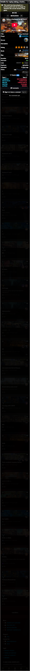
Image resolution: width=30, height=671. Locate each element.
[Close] (28, 2)
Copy (26, 63)
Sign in (24, 92)
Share (26, 72)
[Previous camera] (8, 16)
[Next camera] (21, 16)
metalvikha (25, 36)
